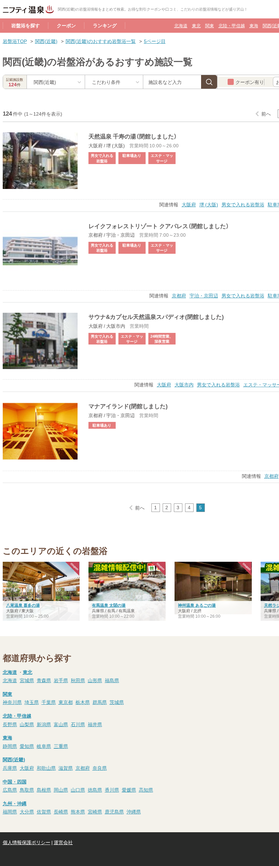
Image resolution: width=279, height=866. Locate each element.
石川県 (78, 724)
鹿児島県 (114, 811)
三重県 (61, 746)
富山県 (61, 724)
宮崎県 (95, 811)
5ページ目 (155, 41)
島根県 (44, 789)
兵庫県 (10, 767)
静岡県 (10, 746)
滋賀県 (66, 767)
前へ (266, 114)
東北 (196, 25)
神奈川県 (12, 702)
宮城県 (27, 680)
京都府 (179, 295)
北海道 (180, 25)
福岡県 (10, 811)
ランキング (105, 25)
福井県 (95, 724)
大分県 (27, 811)
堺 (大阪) (208, 204)
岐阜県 (44, 746)
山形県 (95, 680)
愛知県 (27, 746)
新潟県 (44, 724)
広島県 (10, 789)
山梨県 (27, 724)
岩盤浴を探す (25, 25)
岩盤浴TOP (15, 41)
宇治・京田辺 (204, 295)
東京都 (66, 702)
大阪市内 (184, 384)
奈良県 (100, 767)
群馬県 (100, 702)
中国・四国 (15, 781)
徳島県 (95, 789)
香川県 (112, 789)
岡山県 (61, 789)
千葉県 (49, 702)
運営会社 (63, 842)
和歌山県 (46, 767)
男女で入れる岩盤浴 (242, 204)
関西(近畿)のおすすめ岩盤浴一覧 (101, 41)
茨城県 (117, 702)
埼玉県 (31, 702)
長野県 (10, 724)
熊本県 (78, 811)
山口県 (78, 789)
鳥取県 (27, 789)
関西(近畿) (46, 41)
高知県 (146, 789)
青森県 (44, 680)
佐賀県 (44, 811)
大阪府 (189, 204)
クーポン (66, 25)
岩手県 (61, 680)
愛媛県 (129, 789)
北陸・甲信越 (231, 25)
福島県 (112, 680)
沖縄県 (134, 811)
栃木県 (83, 702)
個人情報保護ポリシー (26, 842)
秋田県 (78, 680)
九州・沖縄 (15, 803)
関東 (209, 25)
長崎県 (61, 811)
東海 (253, 25)
